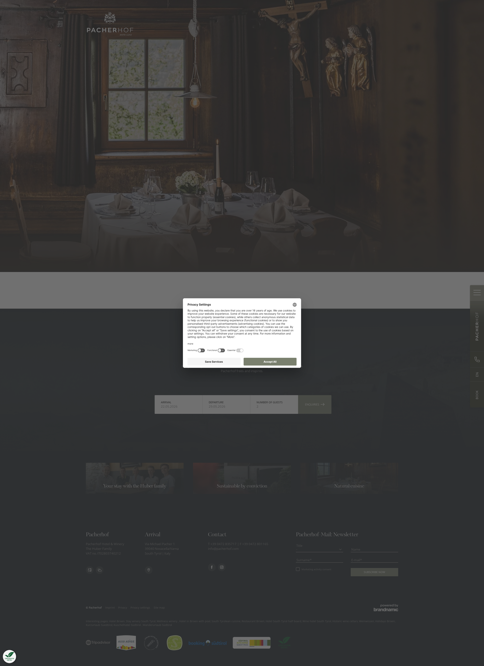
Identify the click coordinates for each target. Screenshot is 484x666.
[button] (9, 656)
